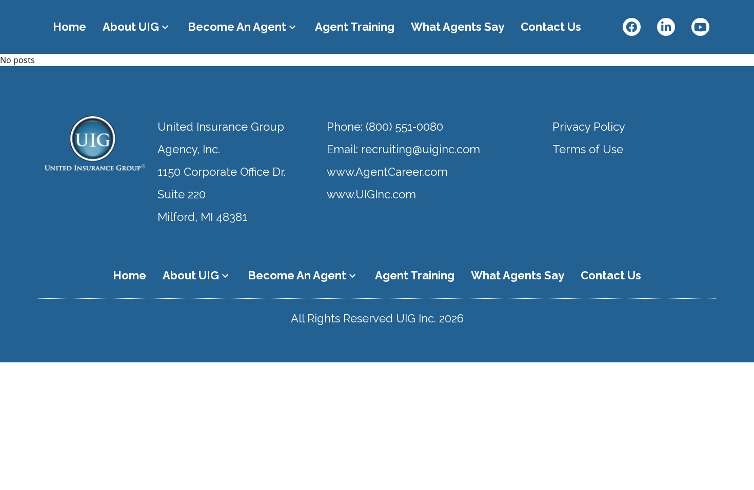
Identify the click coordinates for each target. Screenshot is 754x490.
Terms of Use (587, 149)
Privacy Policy (588, 126)
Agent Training (354, 26)
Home (69, 26)
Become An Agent (243, 26)
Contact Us (551, 26)
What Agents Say (457, 26)
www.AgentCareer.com (387, 171)
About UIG (137, 26)
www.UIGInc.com (371, 194)
